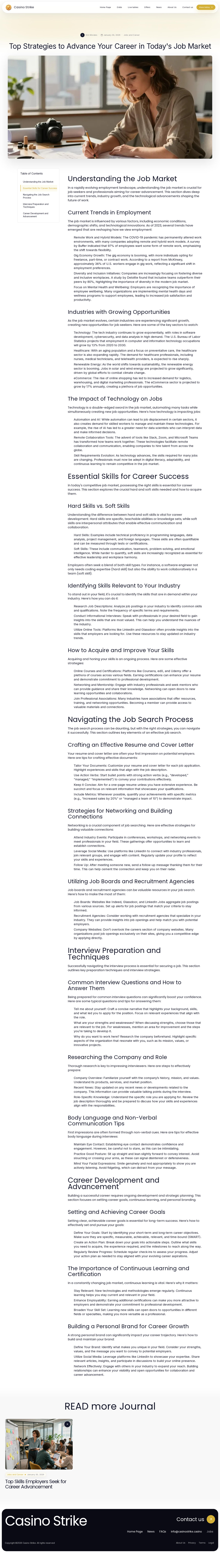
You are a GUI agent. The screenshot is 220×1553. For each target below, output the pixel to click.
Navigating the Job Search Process (36, 196)
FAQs (162, 1531)
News (151, 1531)
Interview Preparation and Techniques (35, 205)
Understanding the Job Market (38, 181)
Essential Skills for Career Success (40, 188)
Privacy (192, 1542)
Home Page (135, 1531)
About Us (180, 1542)
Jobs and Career (132, 35)
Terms (202, 1542)
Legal (211, 1542)
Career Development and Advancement (35, 214)
